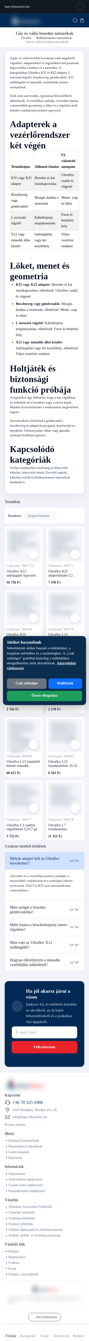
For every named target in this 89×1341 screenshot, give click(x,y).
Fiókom (13, 1263)
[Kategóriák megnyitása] (6, 20)
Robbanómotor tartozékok (54, 37)
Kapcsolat (15, 1158)
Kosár (12, 1268)
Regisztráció (16, 1257)
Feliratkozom (44, 1047)
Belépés (13, 1251)
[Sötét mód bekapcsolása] (80, 7)
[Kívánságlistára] (33, 554)
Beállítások (65, 683)
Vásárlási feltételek (21, 1212)
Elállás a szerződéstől (23, 1274)
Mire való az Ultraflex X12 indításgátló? (31, 944)
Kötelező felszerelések (23, 1141)
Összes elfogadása (45, 695)
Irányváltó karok (33, 472)
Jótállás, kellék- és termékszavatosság (34, 1235)
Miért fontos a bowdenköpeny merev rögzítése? (38, 927)
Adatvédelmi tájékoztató (25, 1179)
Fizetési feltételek (20, 1224)
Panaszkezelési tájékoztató (26, 1191)
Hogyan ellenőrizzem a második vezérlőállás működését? (35, 962)
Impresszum (16, 1174)
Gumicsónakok (18, 1152)
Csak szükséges (27, 683)
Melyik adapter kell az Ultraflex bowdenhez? (34, 860)
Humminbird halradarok (25, 1146)
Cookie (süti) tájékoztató (25, 1185)
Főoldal (25, 38)
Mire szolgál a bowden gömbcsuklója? (27, 909)
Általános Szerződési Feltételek (30, 1207)
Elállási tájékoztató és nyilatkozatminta (35, 1230)
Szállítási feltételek (21, 1218)
